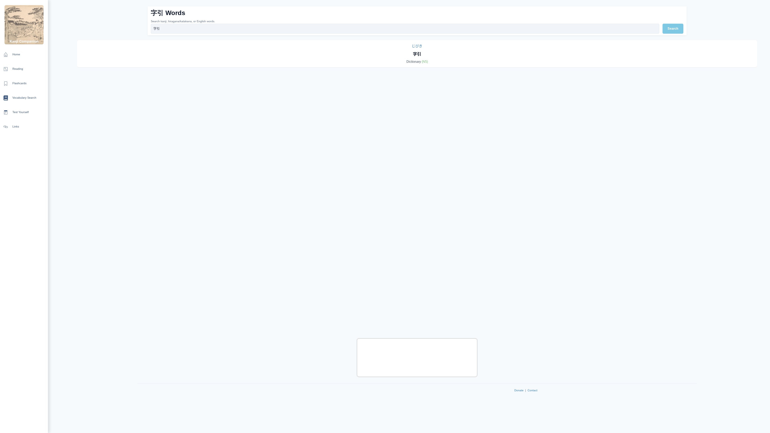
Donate (519, 390)
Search (673, 28)
